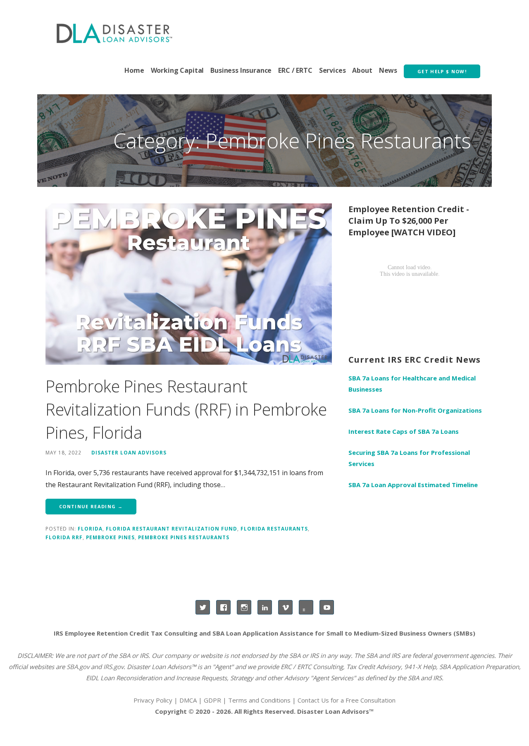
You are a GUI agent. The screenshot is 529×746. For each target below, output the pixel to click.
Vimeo (285, 607)
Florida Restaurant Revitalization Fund (171, 528)
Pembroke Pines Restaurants (183, 537)
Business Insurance (241, 70)
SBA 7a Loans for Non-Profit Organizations (415, 410)
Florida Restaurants (274, 528)
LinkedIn (264, 607)
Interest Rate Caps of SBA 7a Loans (403, 431)
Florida (90, 528)
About (362, 70)
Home (134, 70)
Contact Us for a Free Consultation (347, 700)
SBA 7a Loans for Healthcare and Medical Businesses (412, 383)
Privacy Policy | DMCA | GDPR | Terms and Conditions (212, 700)
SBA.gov (78, 666)
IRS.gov (113, 666)
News (388, 70)
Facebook (223, 607)
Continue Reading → (91, 506)
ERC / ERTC (295, 70)
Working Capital (177, 70)
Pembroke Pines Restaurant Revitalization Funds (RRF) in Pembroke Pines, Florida (186, 409)
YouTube (326, 607)
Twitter (202, 607)
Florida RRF (64, 537)
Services (332, 70)
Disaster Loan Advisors (129, 452)
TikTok (306, 607)
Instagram (244, 607)
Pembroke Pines (110, 537)
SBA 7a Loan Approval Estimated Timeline (413, 485)
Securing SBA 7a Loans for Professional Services (409, 458)
